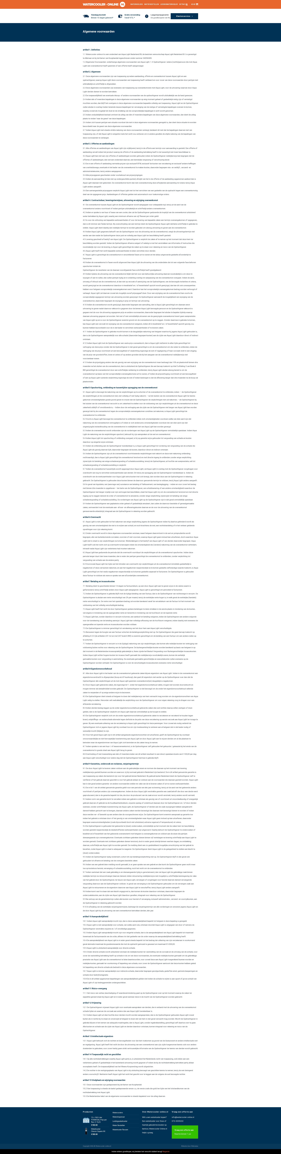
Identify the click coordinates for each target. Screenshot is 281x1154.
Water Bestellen (151, 4)
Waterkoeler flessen (120, 1130)
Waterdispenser (119, 1117)
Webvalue (194, 1146)
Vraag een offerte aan (184, 1132)
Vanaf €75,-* (132, 16)
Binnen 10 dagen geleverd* (102, 16)
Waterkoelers (137, 4)
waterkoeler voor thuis (155, 1121)
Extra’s (182, 4)
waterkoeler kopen (158, 1117)
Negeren (166, 1151)
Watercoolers (118, 1113)
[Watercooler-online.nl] (104, 4)
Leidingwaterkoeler (169, 4)
